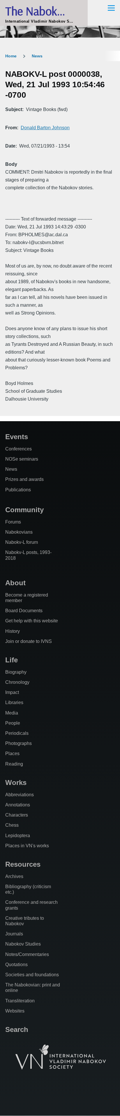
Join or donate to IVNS (28, 641)
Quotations (16, 964)
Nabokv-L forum (21, 542)
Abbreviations (19, 794)
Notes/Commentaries (27, 954)
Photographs (18, 743)
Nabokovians (19, 532)
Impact (12, 692)
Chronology (17, 682)
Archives (14, 876)
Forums (13, 521)
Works (16, 782)
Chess (12, 825)
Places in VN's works (27, 845)
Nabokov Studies (23, 943)
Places (12, 753)
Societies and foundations (32, 974)
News (37, 56)
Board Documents (24, 610)
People (12, 723)
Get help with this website (31, 620)
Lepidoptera (17, 835)
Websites (14, 1010)
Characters (16, 815)
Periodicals (17, 733)
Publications (18, 489)
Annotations (17, 804)
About (15, 583)
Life (11, 660)
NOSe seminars (21, 459)
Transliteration (20, 1000)
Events (16, 437)
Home (11, 56)
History (12, 631)
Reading (14, 763)
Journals (14, 933)
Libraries (14, 702)
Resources (22, 864)
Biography (16, 672)
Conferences (18, 448)
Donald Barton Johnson (45, 127)
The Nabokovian (43, 11)
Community (24, 510)
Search (16, 1029)
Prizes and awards (24, 479)
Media (11, 712)
